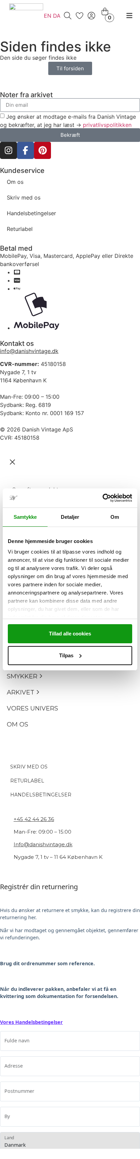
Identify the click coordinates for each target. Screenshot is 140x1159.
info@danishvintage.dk (29, 351)
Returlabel (20, 228)
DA (56, 15)
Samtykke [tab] (25, 517)
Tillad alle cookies (70, 633)
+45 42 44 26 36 (34, 819)
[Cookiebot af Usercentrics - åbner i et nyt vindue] (102, 498)
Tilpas (66, 655)
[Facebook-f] (25, 150)
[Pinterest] (42, 150)
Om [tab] (114, 517)
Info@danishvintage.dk (43, 844)
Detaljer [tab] (70, 517)
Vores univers (32, 708)
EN (47, 15)
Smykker (22, 676)
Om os (15, 181)
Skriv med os (23, 197)
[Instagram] (8, 150)
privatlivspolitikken (107, 124)
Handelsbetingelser (31, 213)
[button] (40, 676)
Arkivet (20, 692)
